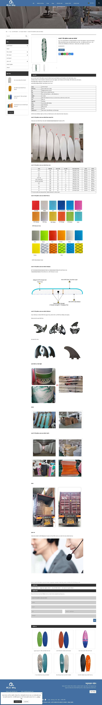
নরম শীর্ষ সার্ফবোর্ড (15, 31)
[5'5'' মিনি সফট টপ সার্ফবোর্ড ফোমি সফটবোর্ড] (63, 638)
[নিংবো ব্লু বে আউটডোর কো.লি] (11, 3)
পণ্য (10, 31)
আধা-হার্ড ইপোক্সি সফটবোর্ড (56, 588)
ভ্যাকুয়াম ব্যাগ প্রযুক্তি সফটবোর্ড (45, 588)
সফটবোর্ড (8, 67)
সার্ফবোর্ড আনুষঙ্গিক (10, 64)
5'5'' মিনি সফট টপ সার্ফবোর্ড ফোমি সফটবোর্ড (63, 650)
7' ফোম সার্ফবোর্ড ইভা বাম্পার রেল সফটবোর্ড (42, 675)
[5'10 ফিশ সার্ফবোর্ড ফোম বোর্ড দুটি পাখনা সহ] (85, 663)
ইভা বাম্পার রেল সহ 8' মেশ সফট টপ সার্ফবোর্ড (63, 675)
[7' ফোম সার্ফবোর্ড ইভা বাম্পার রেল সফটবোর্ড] (42, 663)
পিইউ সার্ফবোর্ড (9, 55)
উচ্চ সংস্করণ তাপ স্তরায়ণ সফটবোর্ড (67, 588)
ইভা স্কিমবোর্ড (9, 58)
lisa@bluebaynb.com (28, 691)
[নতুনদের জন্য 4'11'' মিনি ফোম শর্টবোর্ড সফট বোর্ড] (42, 638)
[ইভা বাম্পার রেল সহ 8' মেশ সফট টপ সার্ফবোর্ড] (63, 663)
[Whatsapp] (45, 700)
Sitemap (53, 699)
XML (59, 699)
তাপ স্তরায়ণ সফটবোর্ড (23, 31)
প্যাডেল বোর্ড (9, 61)
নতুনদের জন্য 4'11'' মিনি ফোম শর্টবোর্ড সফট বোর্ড (42, 650)
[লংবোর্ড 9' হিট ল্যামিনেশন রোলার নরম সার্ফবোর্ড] (36, 68)
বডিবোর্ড (8, 48)
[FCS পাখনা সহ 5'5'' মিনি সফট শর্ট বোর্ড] (85, 638)
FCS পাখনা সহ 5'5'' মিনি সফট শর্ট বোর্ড (85, 650)
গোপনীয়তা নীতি (62, 699)
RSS (56, 699)
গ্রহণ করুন (26, 701)
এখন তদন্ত (92, 692)
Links (49, 699)
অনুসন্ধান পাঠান (61, 49)
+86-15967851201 (13, 691)
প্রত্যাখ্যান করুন (18, 701)
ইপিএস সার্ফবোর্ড (9, 52)
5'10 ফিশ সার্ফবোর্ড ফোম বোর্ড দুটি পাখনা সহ (85, 675)
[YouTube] (43, 700)
